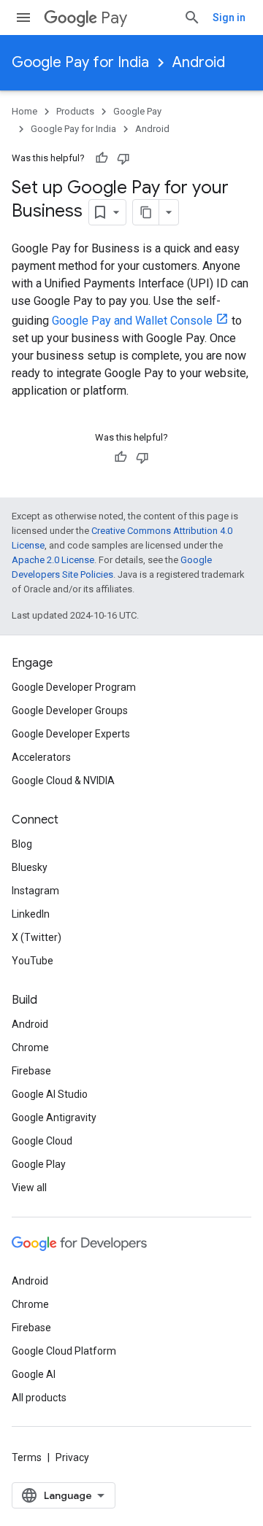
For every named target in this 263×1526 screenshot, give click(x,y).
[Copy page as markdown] (146, 212)
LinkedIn (31, 914)
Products (75, 111)
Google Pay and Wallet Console (132, 321)
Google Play (39, 1164)
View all (29, 1187)
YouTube (32, 961)
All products (39, 1397)
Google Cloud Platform (64, 1351)
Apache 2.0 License (53, 559)
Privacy (72, 1457)
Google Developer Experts (71, 734)
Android (198, 62)
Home (24, 111)
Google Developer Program (74, 687)
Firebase (31, 1071)
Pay (114, 18)
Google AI (34, 1374)
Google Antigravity (54, 1117)
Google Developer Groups (70, 710)
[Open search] (192, 17)
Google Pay (137, 111)
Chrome (30, 1047)
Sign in (229, 17)
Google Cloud (42, 1141)
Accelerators (41, 757)
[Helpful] (102, 158)
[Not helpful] (123, 158)
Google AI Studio (50, 1094)
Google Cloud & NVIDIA (63, 780)
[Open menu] (23, 17)
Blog (22, 844)
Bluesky (29, 867)
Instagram (35, 890)
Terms (27, 1457)
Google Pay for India (80, 62)
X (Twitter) (36, 937)
